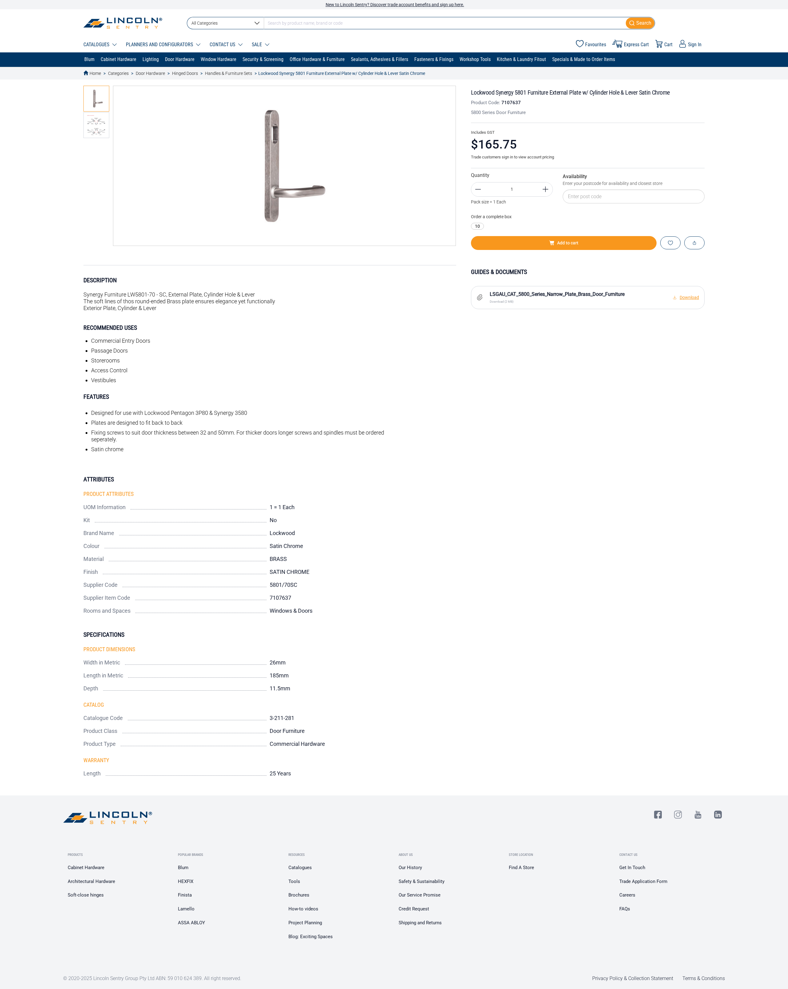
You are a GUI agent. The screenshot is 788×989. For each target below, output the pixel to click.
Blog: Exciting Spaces (310, 936)
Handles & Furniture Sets (228, 73)
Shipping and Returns (420, 923)
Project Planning (305, 923)
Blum (183, 867)
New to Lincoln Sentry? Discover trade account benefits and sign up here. (395, 4)
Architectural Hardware (91, 881)
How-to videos (303, 909)
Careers (627, 895)
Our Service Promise (419, 895)
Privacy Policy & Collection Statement (632, 978)
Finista (185, 895)
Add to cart (567, 242)
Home (95, 73)
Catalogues (300, 867)
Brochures (298, 895)
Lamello (186, 909)
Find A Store (521, 867)
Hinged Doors (185, 73)
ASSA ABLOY (191, 923)
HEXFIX (185, 881)
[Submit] (640, 23)
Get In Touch (632, 867)
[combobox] (421, 23)
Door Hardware (150, 73)
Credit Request (414, 909)
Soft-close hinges (86, 895)
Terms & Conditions (703, 978)
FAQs (624, 909)
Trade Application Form (643, 881)
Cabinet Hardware (86, 867)
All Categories (204, 23)
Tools (294, 881)
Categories (118, 73)
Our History (410, 867)
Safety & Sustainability (421, 881)
